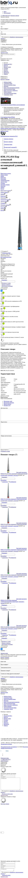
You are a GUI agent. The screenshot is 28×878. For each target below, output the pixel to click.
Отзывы (6, 68)
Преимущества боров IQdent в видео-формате (13, 104)
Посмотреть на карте (6, 744)
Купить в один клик (7, 794)
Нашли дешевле (6, 284)
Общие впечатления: (6, 435)
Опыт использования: (6, 398)
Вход (5, 11)
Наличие (3, 206)
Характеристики (5, 199)
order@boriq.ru (4, 761)
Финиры (6, 700)
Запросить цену (6, 875)
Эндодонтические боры (10, 707)
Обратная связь (5, 758)
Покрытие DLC (8, 64)
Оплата (6, 69)
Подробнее (3, 480)
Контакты (6, 72)
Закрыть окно (4, 52)
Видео (2, 210)
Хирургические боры (9, 703)
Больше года (7, 405)
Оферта (6, 74)
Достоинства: (4, 408)
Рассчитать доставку (7, 286)
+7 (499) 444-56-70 (5, 759)
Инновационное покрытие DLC (9, 136)
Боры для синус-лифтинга (11, 705)
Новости (6, 71)
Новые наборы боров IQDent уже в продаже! (12, 128)
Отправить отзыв (5, 451)
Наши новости (4, 97)
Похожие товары (5, 205)
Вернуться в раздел (6, 190)
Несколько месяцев (9, 402)
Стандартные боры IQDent (8, 117)
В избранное (12, 481)
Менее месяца (7, 404)
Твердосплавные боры (10, 699)
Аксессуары (4, 201)
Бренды (6, 65)
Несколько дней (8, 401)
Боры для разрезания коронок (11, 702)
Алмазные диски (8, 709)
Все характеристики (6, 257)
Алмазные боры (8, 698)
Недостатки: (4, 422)
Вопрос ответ (7, 67)
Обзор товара (4, 192)
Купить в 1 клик (6, 283)
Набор (2, 194)
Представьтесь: (5, 449)
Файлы (2, 208)
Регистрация (7, 13)
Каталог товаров (5, 79)
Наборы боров (4, 131)
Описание (3, 197)
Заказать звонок (15, 15)
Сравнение (5, 481)
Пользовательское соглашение (9, 746)
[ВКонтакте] (1, 291)
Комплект (3, 196)
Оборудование (7, 706)
